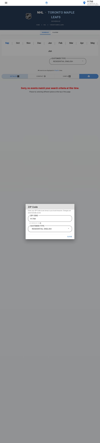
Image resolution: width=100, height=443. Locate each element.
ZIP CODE (34, 215)
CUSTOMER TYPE (37, 226)
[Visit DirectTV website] (46, 3)
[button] (50, 223)
